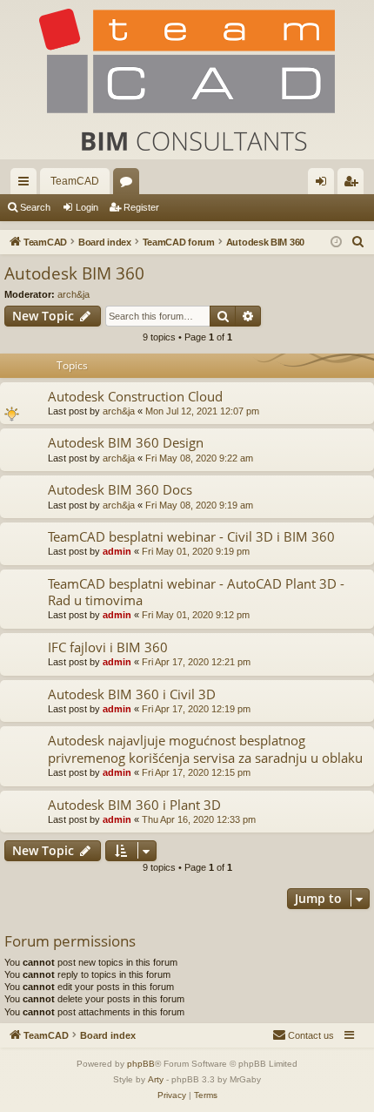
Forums (129, 184)
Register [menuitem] (354, 184)
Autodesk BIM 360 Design (126, 442)
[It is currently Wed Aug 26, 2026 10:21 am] (336, 243)
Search (35, 207)
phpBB (141, 1063)
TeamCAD (74, 181)
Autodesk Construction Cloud (135, 396)
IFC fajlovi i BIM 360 (108, 647)
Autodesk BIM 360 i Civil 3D (132, 694)
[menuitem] (358, 242)
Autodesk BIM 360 (74, 273)
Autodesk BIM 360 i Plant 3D (134, 804)
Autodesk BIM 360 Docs (120, 489)
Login (87, 207)
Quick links (27, 184)
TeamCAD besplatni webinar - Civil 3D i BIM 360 (191, 536)
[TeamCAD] (187, 79)
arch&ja (73, 294)
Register (141, 207)
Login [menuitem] (324, 184)
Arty (156, 1079)
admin (117, 551)
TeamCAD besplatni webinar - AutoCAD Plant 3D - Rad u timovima (196, 592)
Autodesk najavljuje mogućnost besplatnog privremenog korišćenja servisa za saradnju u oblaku (205, 748)
